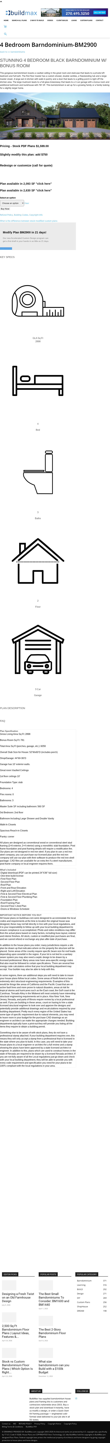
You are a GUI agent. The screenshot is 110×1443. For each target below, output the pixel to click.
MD (14, 1423)
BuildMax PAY (31, 1426)
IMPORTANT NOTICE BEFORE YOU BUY (21, 915)
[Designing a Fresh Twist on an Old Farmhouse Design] (18, 1285)
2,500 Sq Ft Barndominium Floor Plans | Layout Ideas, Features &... (15, 1331)
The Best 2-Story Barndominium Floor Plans (52, 1333)
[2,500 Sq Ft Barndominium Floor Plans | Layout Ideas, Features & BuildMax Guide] (18, 1317)
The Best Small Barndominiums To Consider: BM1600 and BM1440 (54, 1299)
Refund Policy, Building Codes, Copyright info (21, 215)
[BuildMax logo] (21, 13)
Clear (26, 203)
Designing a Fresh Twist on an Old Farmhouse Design (18, 1297)
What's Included (8, 870)
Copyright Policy (70, 1423)
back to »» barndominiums (12, 52)
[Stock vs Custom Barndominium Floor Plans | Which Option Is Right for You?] (18, 1353)
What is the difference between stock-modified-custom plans (28, 221)
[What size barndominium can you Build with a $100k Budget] (55, 1353)
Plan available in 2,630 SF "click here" (26, 190)
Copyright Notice (54, 1423)
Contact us (6, 1423)
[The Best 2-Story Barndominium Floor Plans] (55, 1321)
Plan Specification (9, 731)
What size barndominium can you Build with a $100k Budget (54, 1367)
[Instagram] (76, 1398)
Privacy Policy (39, 1423)
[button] (5, 34)
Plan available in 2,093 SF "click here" (26, 183)
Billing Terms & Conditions (12, 1426)
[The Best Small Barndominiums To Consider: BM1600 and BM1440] (55, 1285)
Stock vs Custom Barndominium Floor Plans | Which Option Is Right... (17, 1367)
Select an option (8, 197)
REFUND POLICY (25, 1423)
